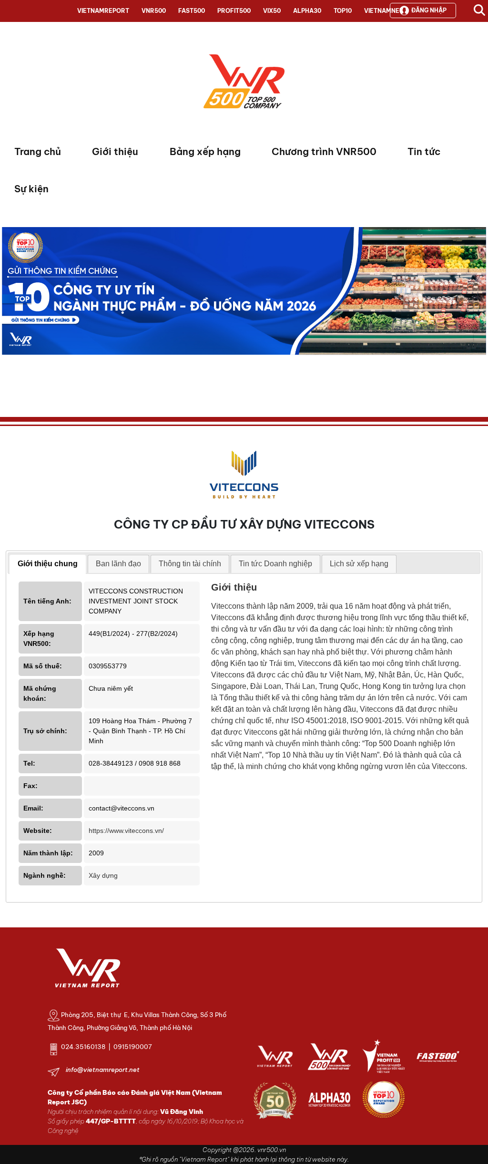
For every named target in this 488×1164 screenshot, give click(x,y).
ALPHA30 (307, 10)
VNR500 (154, 10)
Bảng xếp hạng (205, 151)
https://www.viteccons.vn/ (126, 830)
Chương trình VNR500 (324, 151)
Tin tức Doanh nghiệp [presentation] (275, 564)
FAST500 (191, 10)
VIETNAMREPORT (103, 10)
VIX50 (272, 10)
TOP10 (343, 10)
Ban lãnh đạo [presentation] (118, 564)
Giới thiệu (115, 151)
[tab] (48, 564)
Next (9, 312)
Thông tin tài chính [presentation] (190, 564)
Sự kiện (31, 189)
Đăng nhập (429, 10)
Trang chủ (37, 151)
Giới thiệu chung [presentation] (48, 564)
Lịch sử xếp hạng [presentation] (359, 564)
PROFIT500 (234, 10)
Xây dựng (103, 875)
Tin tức (423, 151)
